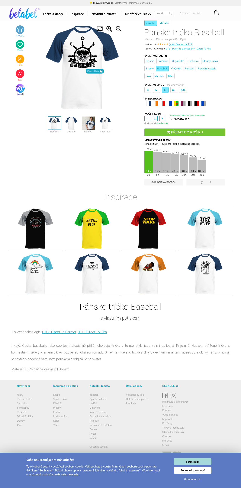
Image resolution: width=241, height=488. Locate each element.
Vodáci (93, 403)
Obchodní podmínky (173, 432)
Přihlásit (184, 13)
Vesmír (93, 438)
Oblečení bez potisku (137, 399)
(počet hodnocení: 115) (181, 44)
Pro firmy (131, 403)
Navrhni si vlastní (104, 14)
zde (76, 474)
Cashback (167, 406)
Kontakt (197, 13)
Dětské (57, 403)
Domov (21, 420)
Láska (56, 394)
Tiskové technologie (173, 427)
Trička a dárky (53, 14)
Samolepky (23, 407)
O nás (165, 445)
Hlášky (57, 407)
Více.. (20, 425)
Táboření (94, 394)
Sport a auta (60, 399)
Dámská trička (25, 416)
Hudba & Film (60, 416)
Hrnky (20, 394)
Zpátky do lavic (98, 399)
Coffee (93, 429)
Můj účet (167, 440)
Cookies (166, 436)
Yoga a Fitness (98, 412)
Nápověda (167, 419)
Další (56, 420)
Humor (56, 412)
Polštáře (21, 412)
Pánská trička (24, 399)
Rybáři (93, 433)
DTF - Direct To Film (201, 48)
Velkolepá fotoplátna (101, 425)
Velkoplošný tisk (135, 394)
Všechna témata (99, 446)
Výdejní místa (170, 414)
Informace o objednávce (175, 401)
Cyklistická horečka (100, 416)
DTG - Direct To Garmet (178, 48)
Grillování (95, 407)
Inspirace (77, 14)
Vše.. (56, 425)
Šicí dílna (22, 403)
